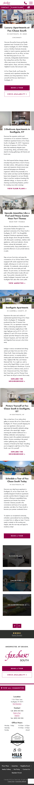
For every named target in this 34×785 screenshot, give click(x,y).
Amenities (15, 766)
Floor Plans (17, 7)
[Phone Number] (25, 3)
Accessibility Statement (20, 781)
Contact (5, 7)
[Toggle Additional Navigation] (29, 3)
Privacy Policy (11, 781)
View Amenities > (17, 283)
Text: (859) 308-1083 (17, 718)
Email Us (17, 716)
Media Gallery (6, 769)
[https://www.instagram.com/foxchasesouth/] (19, 626)
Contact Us (26, 769)
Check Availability (16, 94)
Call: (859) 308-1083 (17, 711)
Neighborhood (25, 766)
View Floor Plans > (17, 188)
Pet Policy (17, 769)
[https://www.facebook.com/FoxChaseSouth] (15, 626)
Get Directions (17, 704)
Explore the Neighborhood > (17, 380)
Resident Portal (17, 773)
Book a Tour (17, 88)
